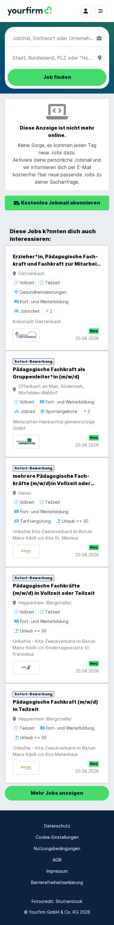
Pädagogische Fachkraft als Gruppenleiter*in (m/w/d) (49, 373)
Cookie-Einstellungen (57, 837)
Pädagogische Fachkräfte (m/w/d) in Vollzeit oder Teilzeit (54, 589)
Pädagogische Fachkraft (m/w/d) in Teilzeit (55, 705)
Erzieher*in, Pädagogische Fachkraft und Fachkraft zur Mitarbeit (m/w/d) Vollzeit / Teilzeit (56, 261)
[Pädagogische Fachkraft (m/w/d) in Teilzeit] (57, 733)
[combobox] (53, 38)
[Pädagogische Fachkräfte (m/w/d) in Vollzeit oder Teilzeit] (57, 625)
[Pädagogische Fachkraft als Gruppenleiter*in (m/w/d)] (57, 404)
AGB (57, 859)
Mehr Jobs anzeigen (57, 793)
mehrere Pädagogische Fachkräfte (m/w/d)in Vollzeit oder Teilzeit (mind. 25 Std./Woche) (52, 480)
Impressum (57, 871)
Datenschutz (57, 825)
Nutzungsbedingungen (57, 848)
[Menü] (101, 11)
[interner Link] (29, 11)
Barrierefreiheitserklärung (57, 882)
